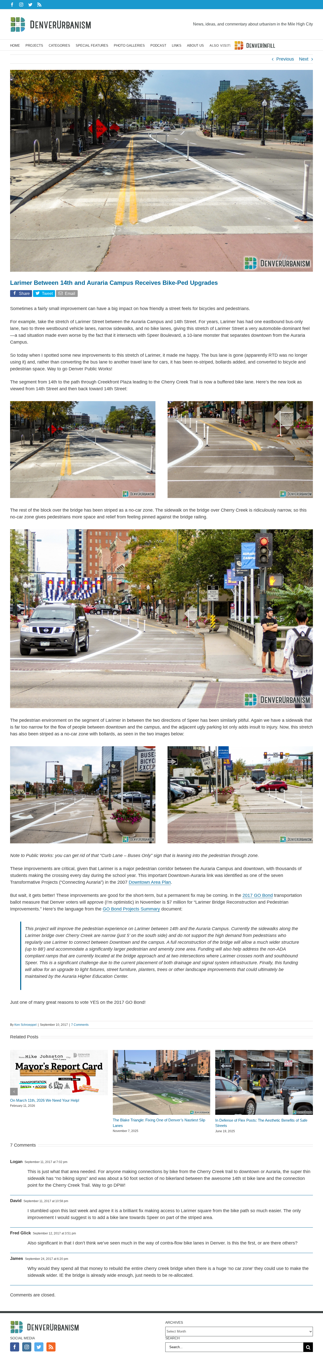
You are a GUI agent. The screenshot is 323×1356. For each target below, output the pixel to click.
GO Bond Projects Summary (131, 908)
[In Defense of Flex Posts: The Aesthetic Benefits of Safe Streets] (264, 1052)
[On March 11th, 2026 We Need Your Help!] (59, 1052)
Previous (285, 59)
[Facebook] (14, 1346)
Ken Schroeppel (25, 1025)
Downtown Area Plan (150, 882)
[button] (14, 1091)
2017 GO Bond (258, 895)
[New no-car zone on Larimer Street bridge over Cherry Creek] (161, 531)
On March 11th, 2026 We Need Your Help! (44, 1100)
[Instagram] (26, 1346)
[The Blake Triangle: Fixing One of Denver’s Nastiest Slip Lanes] (161, 1052)
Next (303, 59)
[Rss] (51, 1346)
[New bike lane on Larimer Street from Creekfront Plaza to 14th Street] (82, 403)
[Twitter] (38, 1346)
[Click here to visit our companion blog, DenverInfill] (242, 45)
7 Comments (80, 1025)
